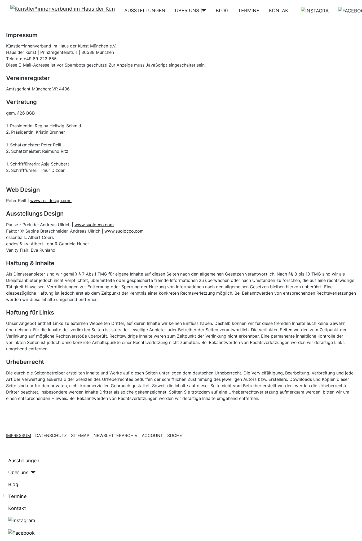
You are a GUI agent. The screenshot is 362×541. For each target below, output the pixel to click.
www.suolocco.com (94, 224)
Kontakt (280, 10)
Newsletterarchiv (116, 435)
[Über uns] (203, 10)
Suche (174, 435)
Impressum (18, 435)
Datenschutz (51, 435)
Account (152, 435)
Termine (248, 10)
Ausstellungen (144, 10)
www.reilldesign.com (51, 200)
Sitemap (80, 435)
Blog (222, 10)
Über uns (187, 10)
